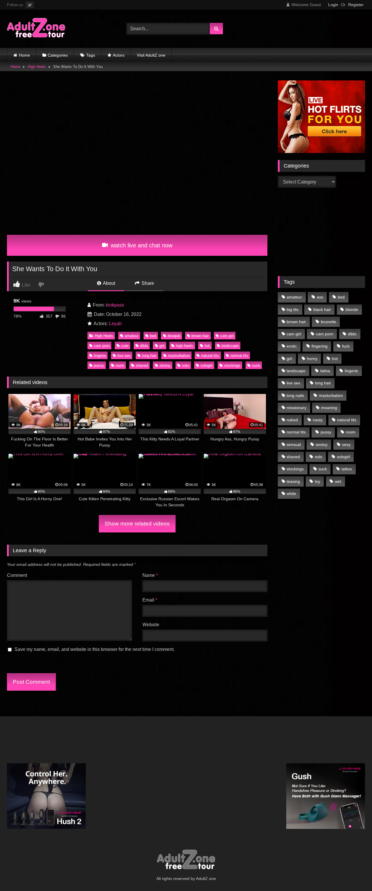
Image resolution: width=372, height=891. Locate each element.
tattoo (346, 469)
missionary (296, 407)
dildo (144, 345)
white (291, 493)
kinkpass (115, 305)
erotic (292, 346)
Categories (58, 55)
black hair (322, 309)
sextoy (322, 444)
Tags (90, 55)
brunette (328, 321)
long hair (149, 355)
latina (325, 370)
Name (150, 575)
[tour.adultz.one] (36, 29)
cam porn (102, 345)
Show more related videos (137, 524)
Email (149, 599)
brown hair (200, 336)
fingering (320, 346)
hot (207, 345)
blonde (352, 309)
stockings (232, 365)
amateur (131, 336)
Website (150, 624)
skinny (165, 365)
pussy (99, 365)
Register (356, 4)
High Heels (37, 66)
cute (124, 345)
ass (320, 297)
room (120, 365)
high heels (184, 345)
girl (162, 345)
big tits (292, 309)
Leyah (115, 323)
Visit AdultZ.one (151, 55)
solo (185, 365)
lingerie (100, 355)
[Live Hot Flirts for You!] (321, 151)
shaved (142, 365)
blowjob (174, 336)
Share (147, 283)
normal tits (239, 355)
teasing (293, 481)
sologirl (206, 365)
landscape (230, 345)
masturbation (179, 355)
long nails (295, 395)
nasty (318, 419)
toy (317, 481)
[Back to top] (354, 873)
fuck (346, 346)
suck (256, 365)
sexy (346, 444)
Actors (118, 55)
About (108, 283)
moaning (329, 407)
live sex (123, 355)
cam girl (227, 336)
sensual (294, 444)
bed (153, 336)
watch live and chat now (140, 245)
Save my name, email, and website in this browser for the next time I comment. (95, 649)
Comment (17, 575)
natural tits (210, 355)
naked (292, 419)
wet (338, 481)
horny (312, 358)
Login (333, 4)
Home (24, 55)
